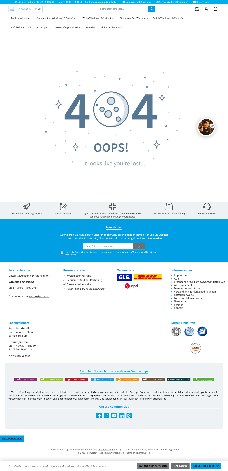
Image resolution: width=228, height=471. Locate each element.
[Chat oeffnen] (206, 127)
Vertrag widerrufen (12, 438)
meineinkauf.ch (132, 213)
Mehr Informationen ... (96, 465)
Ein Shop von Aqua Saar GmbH (101, 1)
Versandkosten (106, 449)
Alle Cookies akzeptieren (206, 465)
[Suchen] (151, 9)
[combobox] (113, 9)
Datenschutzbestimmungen (87, 252)
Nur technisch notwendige (153, 465)
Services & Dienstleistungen (173, 1)
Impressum (181, 275)
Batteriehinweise (184, 295)
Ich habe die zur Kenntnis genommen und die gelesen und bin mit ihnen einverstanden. (110, 253)
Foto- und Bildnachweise (188, 298)
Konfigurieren (180, 465)
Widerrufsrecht (183, 285)
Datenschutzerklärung (187, 288)
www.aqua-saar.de (20, 355)
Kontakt (178, 308)
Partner (178, 304)
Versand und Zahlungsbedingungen (195, 291)
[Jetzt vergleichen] (197, 9)
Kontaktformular (63, 213)
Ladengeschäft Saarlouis (138, 1)
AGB (132, 252)
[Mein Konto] (206, 9)
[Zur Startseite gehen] (26, 9)
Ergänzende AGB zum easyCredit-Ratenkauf (199, 282)
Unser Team (203, 1)
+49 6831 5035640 (207, 213)
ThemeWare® (143, 452)
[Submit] (139, 246)
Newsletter (180, 301)
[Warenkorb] (215, 9)
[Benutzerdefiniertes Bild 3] (202, 331)
